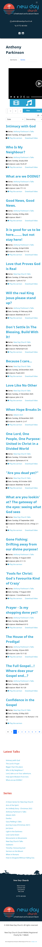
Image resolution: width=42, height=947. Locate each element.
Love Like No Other (21, 385)
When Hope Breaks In (23, 409)
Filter (28, 110)
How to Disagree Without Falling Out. (20, 858)
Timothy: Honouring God (15, 848)
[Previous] (14, 97)
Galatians (9, 845)
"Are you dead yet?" (22, 473)
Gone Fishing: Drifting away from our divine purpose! (22, 544)
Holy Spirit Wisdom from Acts (17, 777)
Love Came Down (12, 835)
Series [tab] (22, 60)
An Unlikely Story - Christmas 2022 (19, 808)
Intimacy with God (21, 126)
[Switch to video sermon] (16, 103)
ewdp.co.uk (34, 941)
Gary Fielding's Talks (14, 822)
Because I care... (19, 361)
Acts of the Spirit (12, 805)
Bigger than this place (14, 767)
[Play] (11, 97)
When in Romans (12, 854)
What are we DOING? (23, 176)
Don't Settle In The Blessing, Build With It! (22, 332)
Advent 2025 (18, 415)
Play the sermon (15, 138)
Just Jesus (9, 828)
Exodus (9, 818)
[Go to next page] (36, 732)
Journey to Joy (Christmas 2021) (18, 825)
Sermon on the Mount (14, 851)
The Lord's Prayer (13, 764)
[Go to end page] (39, 732)
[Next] (18, 97)
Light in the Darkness (14, 831)
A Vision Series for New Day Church (19, 802)
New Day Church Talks (22, 274)
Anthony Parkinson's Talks (24, 131)
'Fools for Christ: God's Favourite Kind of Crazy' (23, 578)
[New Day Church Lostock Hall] (21, 9)
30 (20, 96)
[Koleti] (21, 912)
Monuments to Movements (16, 838)
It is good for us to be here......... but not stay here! (23, 234)
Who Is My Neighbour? (15, 770)
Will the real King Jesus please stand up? (21, 298)
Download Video (31, 138)
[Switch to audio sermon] (29, 103)
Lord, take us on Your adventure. (18, 773)
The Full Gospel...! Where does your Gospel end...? (20, 671)
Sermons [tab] (13, 60)
